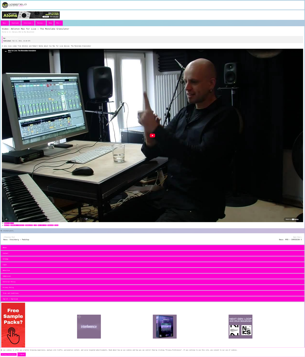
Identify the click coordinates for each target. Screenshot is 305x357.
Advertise (6, 270)
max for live (42, 225)
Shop (50, 23)
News (4, 23)
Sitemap (5, 259)
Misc (58, 23)
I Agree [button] (21, 354)
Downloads (15, 23)
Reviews (40, 23)
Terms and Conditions (11, 293)
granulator (28, 225)
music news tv (9, 223)
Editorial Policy (9, 282)
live (35, 225)
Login (5, 264)
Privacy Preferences (8, 354)
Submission (7, 276)
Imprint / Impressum (10, 299)
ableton (6, 225)
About (5, 247)
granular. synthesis (17, 225)
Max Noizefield (29, 32)
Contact (5, 253)
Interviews (27, 23)
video (56, 225)
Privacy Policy (8, 287)
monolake (50, 225)
